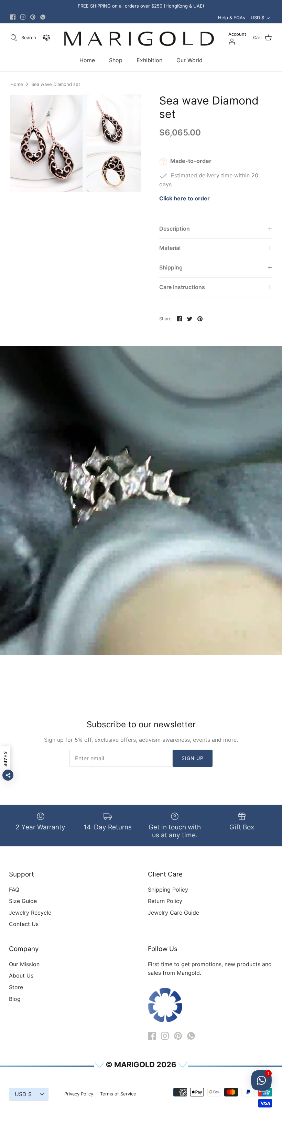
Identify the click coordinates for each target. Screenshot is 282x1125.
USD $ (257, 17)
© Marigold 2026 (141, 1064)
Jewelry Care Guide (173, 912)
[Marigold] (139, 39)
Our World (189, 60)
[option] (75, 143)
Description (174, 228)
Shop (115, 60)
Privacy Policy (78, 1093)
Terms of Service (118, 1093)
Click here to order (184, 198)
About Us (21, 975)
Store (16, 987)
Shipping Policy (168, 889)
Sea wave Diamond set (55, 84)
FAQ (14, 889)
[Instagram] (22, 17)
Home (87, 60)
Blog (15, 998)
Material (170, 247)
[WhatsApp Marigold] (42, 17)
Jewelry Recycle (30, 912)
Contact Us (24, 923)
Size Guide (23, 900)
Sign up (193, 758)
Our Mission (24, 964)
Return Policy (165, 900)
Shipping (171, 267)
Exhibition (149, 60)
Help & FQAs (231, 17)
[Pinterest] (32, 17)
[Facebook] (12, 17)
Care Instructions (182, 287)
